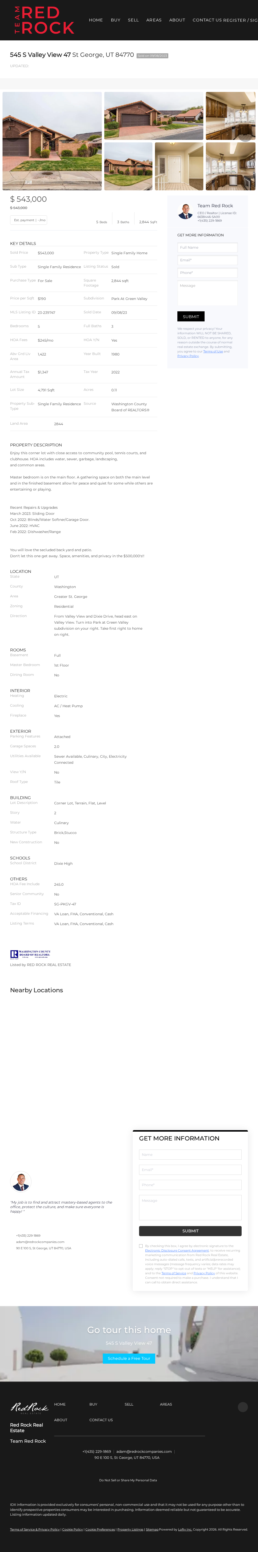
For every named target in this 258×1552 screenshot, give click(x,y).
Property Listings (130, 1529)
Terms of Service (174, 1273)
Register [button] (234, 20)
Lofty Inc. (185, 1529)
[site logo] (29, 1408)
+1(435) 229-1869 (210, 220)
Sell (133, 20)
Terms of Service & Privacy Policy (35, 1529)
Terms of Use (213, 351)
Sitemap (152, 1529)
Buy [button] (115, 20)
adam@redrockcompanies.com (40, 1242)
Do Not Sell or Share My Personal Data (128, 1480)
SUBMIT (190, 1231)
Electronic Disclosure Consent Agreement (177, 1250)
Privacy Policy (188, 356)
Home (96, 20)
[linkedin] (243, 1407)
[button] (44, 20)
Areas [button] (154, 20)
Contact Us (207, 20)
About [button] (177, 20)
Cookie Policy (72, 1529)
